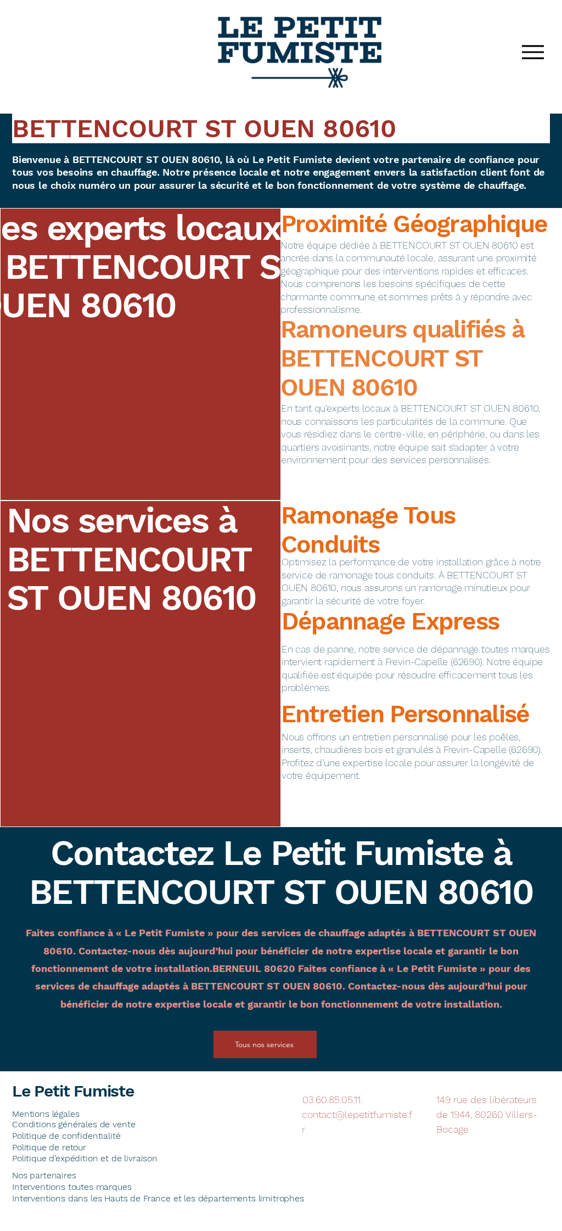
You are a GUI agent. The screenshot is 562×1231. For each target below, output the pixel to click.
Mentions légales (45, 1114)
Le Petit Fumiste (73, 1090)
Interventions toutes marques (72, 1187)
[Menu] (532, 52)
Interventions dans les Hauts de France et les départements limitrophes (158, 1198)
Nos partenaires (44, 1175)
